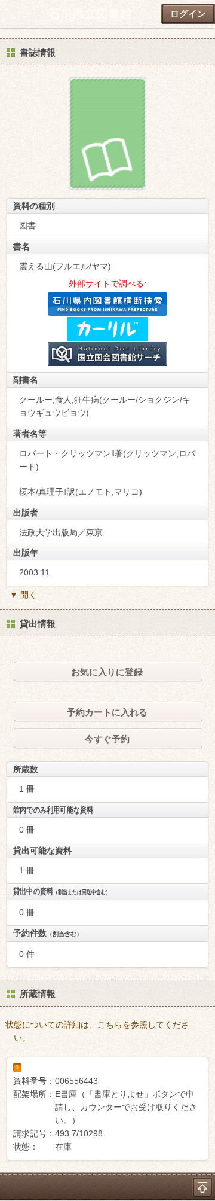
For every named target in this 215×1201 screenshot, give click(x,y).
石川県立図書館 (90, 13)
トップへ (202, 1187)
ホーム (12, 14)
